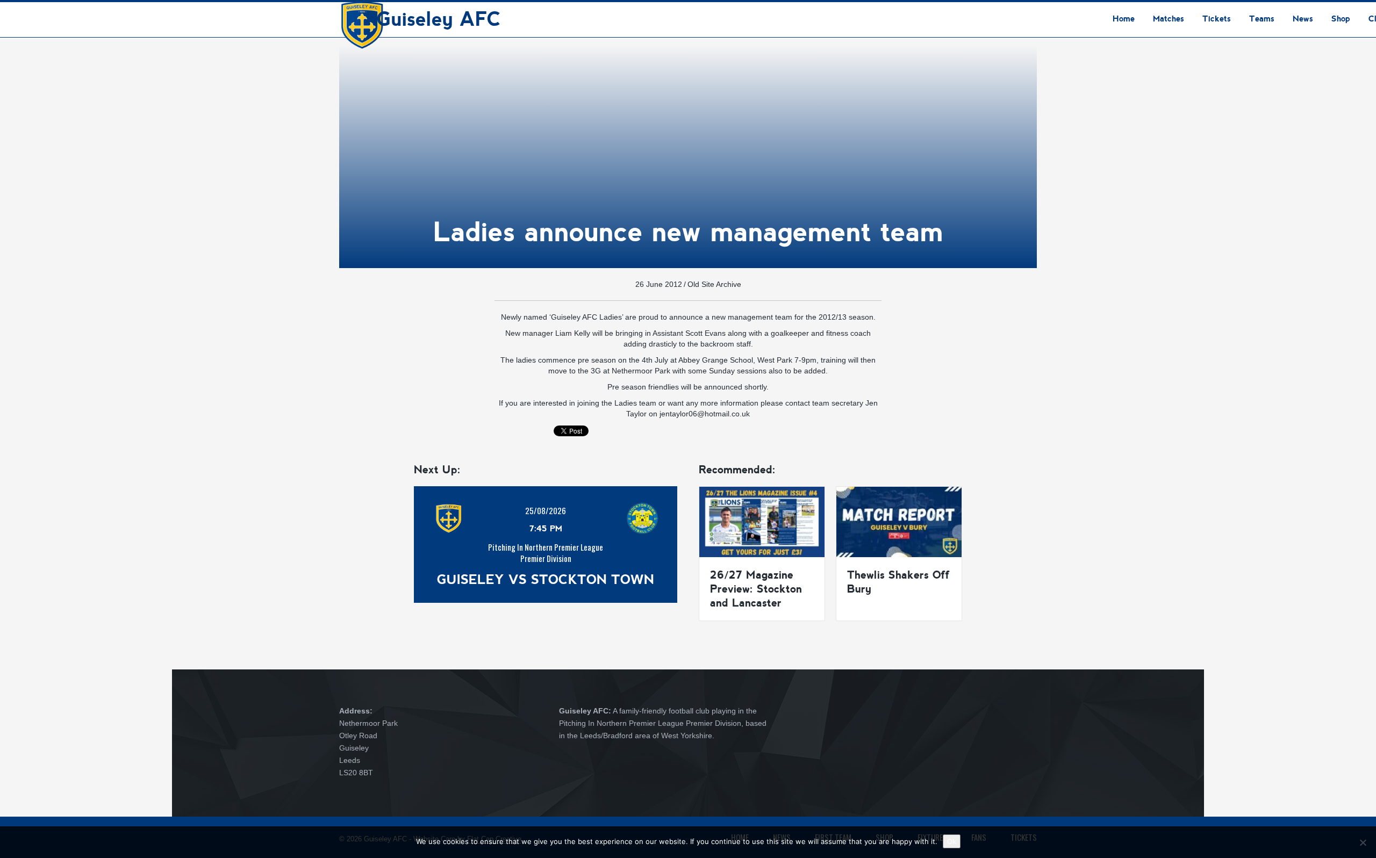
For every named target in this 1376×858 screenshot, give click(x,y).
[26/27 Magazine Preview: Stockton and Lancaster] (762, 521)
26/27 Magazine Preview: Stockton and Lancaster (756, 588)
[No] (1362, 842)
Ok (951, 841)
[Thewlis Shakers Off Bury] (899, 521)
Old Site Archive (714, 284)
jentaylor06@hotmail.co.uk (705, 413)
